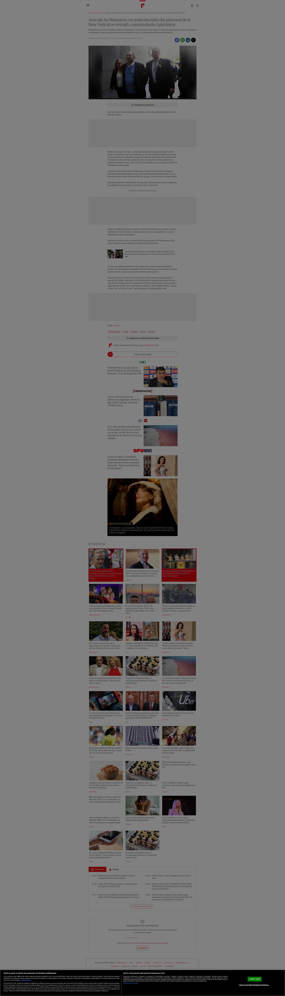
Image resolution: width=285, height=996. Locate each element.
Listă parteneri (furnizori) (130, 983)
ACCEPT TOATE (254, 979)
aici (112, 987)
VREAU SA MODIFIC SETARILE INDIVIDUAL (254, 985)
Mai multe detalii (26, 980)
